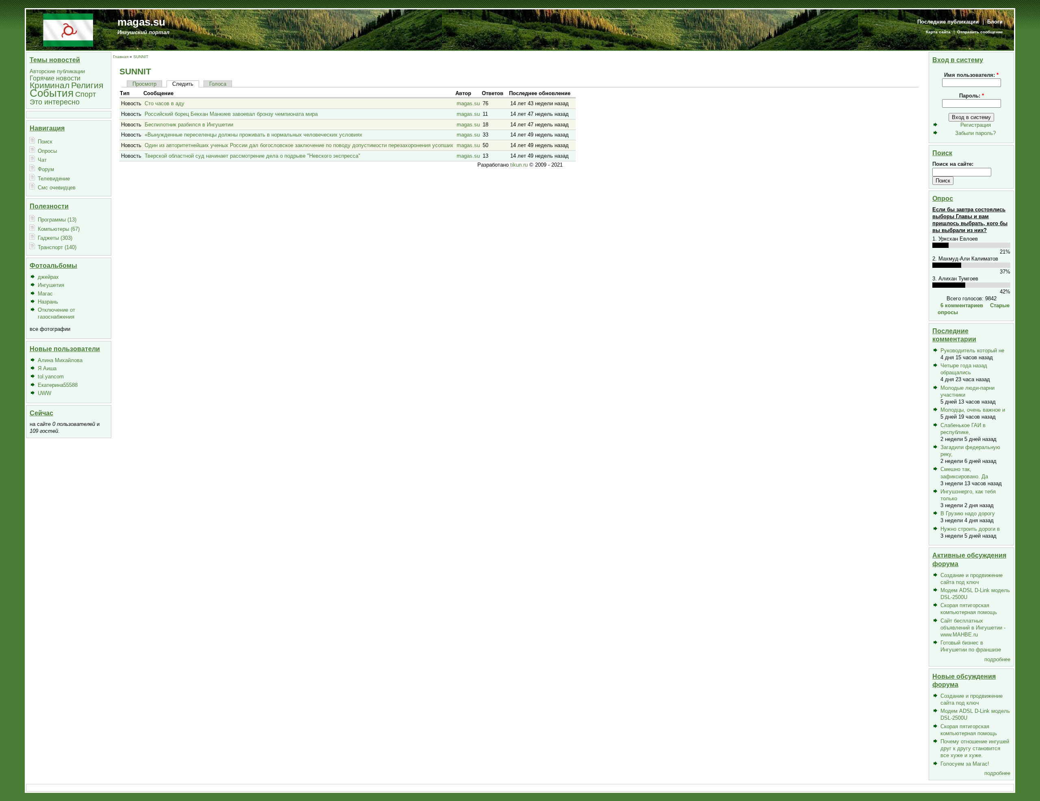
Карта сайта (938, 32)
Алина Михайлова (60, 360)
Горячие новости (55, 78)
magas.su (141, 22)
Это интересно (55, 102)
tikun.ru (519, 165)
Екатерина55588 (58, 385)
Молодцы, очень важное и (972, 410)
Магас (45, 294)
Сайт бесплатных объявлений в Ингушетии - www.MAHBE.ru (972, 628)
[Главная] (68, 29)
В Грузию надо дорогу (967, 513)
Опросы (47, 151)
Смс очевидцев (57, 188)
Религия (87, 85)
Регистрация (975, 125)
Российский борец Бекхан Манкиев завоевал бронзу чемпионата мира (231, 114)
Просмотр (144, 84)
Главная (120, 56)
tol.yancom (51, 376)
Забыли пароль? (975, 133)
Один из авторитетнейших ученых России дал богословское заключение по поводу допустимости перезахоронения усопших (299, 145)
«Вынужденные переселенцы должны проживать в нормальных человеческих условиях (253, 135)
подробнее (997, 659)
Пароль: (971, 96)
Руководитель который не (972, 350)
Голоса (217, 84)
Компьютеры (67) (59, 229)
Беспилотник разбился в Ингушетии (189, 125)
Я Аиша (47, 368)
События (52, 93)
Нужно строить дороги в (970, 529)
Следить (182, 84)
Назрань (48, 302)
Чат (42, 160)
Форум (46, 169)
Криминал (49, 85)
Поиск (45, 142)
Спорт (85, 94)
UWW (44, 393)
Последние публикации (948, 22)
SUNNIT (140, 56)
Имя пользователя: (971, 75)
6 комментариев (961, 305)
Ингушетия (51, 285)
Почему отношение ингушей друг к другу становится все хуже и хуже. (974, 748)
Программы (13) (57, 220)
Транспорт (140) (57, 247)
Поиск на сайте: (952, 164)
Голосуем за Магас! (964, 764)
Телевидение (54, 179)
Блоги (995, 22)
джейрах (48, 277)
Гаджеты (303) (55, 238)
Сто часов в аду (164, 103)
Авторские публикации (57, 71)
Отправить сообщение (980, 32)
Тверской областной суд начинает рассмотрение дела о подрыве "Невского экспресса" (252, 156)
